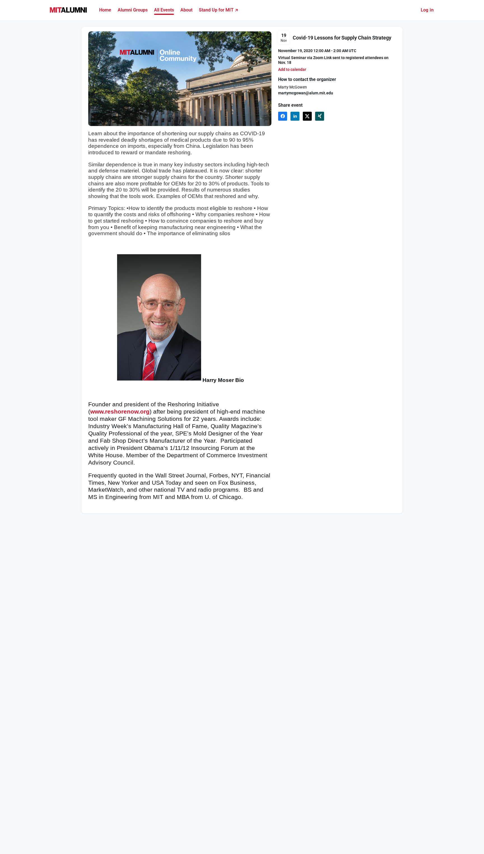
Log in (427, 10)
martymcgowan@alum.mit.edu (305, 93)
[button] (292, 69)
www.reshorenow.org (120, 411)
